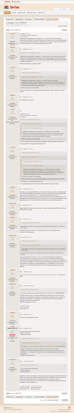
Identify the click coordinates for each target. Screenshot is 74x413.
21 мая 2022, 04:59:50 (28, 361)
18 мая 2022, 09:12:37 (26, 219)
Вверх (8, 393)
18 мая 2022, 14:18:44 (26, 237)
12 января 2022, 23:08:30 (27, 148)
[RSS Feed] (69, 407)
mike (12, 326)
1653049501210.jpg (25, 305)
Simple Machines (17, 409)
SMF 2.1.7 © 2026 (8, 409)
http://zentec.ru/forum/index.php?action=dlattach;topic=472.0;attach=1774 (39, 274)
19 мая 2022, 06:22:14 (27, 271)
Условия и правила (61, 411)
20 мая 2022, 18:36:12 (27, 314)
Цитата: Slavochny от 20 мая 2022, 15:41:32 (31, 338)
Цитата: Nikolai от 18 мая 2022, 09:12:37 (30, 240)
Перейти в (42, 400)
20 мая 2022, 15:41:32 (28, 285)
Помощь (53, 411)
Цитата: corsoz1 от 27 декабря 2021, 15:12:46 (31, 52)
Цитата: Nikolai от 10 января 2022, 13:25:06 (31, 72)
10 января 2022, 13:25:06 (27, 49)
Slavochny (13, 203)
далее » (65, 26)
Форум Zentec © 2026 (64, 409)
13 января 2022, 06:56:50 (27, 188)
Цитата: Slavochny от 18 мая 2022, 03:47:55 (31, 222)
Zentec (12, 407)
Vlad (12, 109)
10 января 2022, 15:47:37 (27, 68)
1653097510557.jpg (25, 386)
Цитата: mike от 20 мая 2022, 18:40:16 (30, 365)
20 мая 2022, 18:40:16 (27, 328)
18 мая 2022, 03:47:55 (26, 205)
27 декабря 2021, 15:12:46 (25, 33)
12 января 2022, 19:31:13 (25, 113)
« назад (60, 26)
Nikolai (13, 47)
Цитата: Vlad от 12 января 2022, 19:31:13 (30, 152)
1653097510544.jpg (36, 386)
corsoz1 (12, 33)
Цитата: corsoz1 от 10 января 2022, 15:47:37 (31, 119)
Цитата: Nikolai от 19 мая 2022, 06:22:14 (30, 289)
